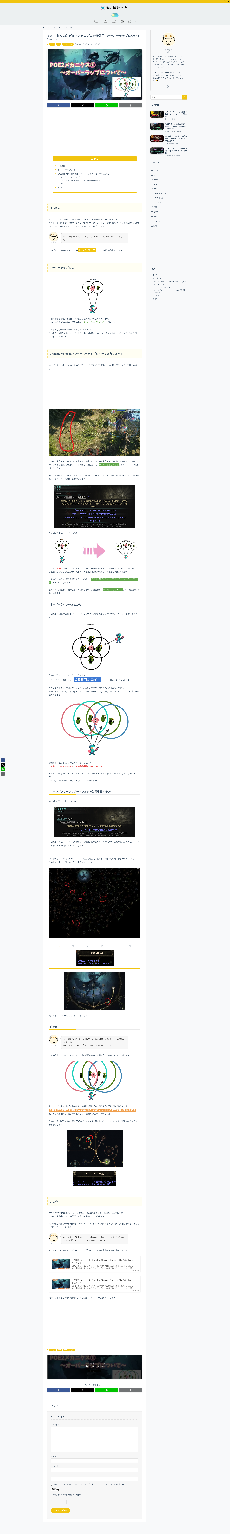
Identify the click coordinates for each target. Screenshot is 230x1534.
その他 (155, 212)
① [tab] (59, 946)
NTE (155, 184)
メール (54, 1466)
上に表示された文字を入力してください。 (67, 1495)
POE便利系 (159, 198)
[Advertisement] (94, 132)
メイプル (157, 202)
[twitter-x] (225, 1)
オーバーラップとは (66, 170)
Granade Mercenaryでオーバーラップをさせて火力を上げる (83, 174)
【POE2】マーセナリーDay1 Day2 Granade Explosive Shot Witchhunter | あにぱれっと (104, 1261)
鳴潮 (155, 207)
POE (58, 44)
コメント (55, 1425)
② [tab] (73, 946)
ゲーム (52, 44)
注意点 (63, 183)
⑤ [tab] (116, 946)
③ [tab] (87, 946)
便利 (155, 217)
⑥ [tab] (130, 946)
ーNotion (157, 221)
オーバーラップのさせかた (70, 177)
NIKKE (156, 180)
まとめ (60, 187)
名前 (53, 1456)
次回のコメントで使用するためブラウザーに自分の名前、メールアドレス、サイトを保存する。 (89, 1484)
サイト (53, 1475)
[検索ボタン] (135, 21)
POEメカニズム (67, 44)
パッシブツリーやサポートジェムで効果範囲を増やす (80, 180)
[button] (58, 105)
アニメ (155, 170)
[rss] (228, 1)
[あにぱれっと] (115, 8)
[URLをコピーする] (130, 105)
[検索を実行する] (184, 97)
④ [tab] (102, 946)
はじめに (61, 166)
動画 (155, 226)
